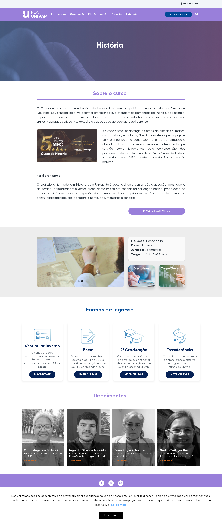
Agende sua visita (178, 14)
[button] (79, 281)
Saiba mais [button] (118, 505)
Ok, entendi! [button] (111, 515)
